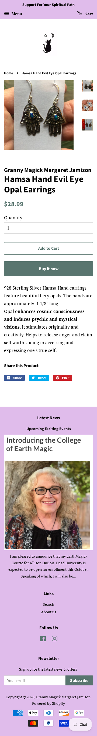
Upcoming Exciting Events (48, 429)
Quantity (13, 217)
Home (8, 73)
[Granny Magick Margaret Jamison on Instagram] (54, 639)
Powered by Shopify (48, 703)
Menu (16, 13)
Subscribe (79, 681)
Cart (89, 14)
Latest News (48, 418)
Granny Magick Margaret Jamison (63, 696)
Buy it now (48, 269)
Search (48, 604)
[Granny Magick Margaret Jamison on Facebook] (43, 639)
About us (48, 611)
